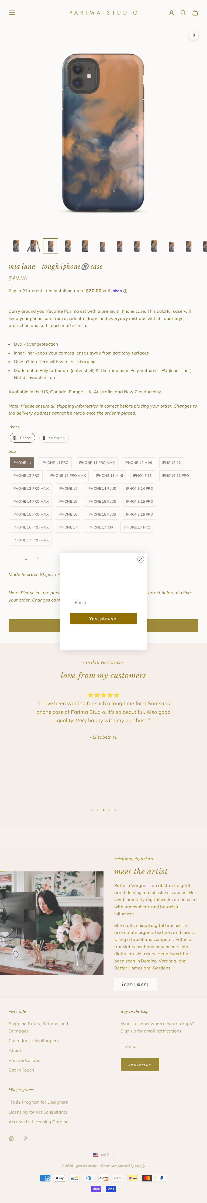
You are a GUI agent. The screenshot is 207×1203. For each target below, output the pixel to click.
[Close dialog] (140, 559)
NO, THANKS (103, 635)
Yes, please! (103, 619)
